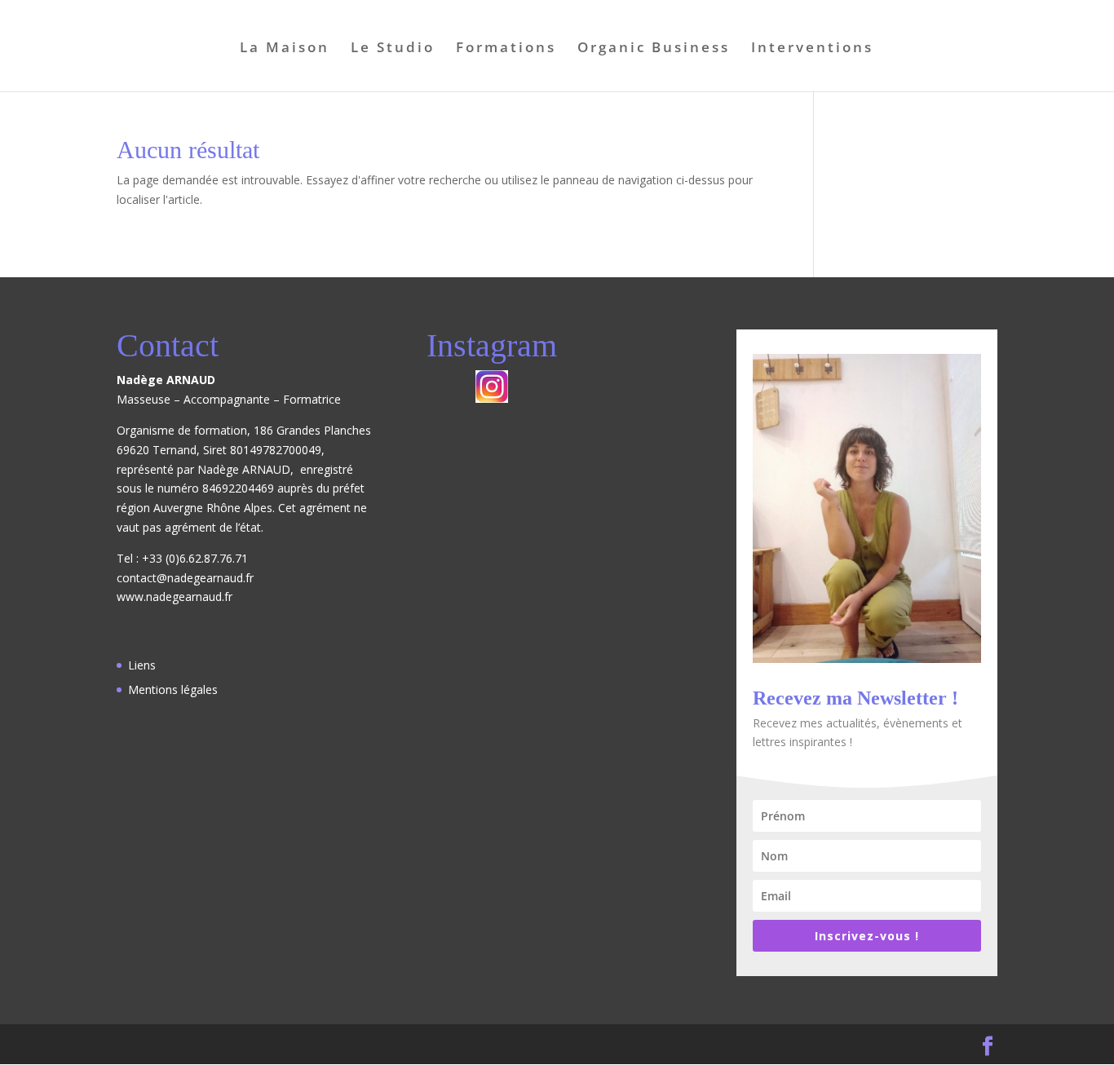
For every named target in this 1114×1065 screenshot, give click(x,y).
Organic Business (653, 49)
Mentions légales (173, 689)
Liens (142, 665)
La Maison (284, 49)
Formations (506, 49)
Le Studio (393, 49)
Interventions (812, 49)
